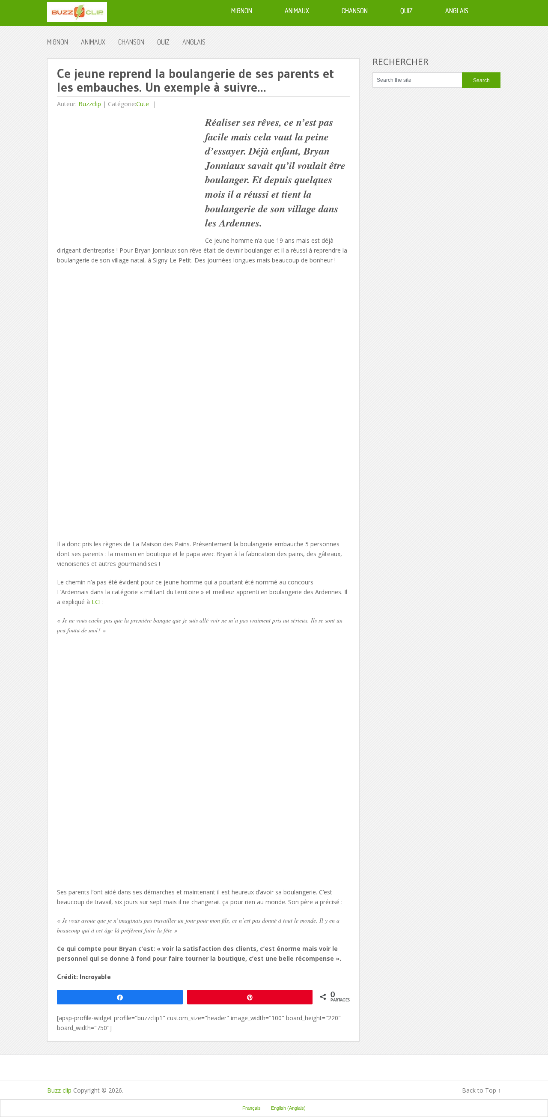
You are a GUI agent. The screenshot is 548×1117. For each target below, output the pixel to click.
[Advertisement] (129, 175)
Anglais (194, 42)
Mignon (57, 42)
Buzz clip (59, 1090)
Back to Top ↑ (481, 1090)
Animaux (93, 42)
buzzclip (89, 104)
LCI (96, 602)
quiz (163, 42)
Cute (142, 104)
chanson (131, 42)
